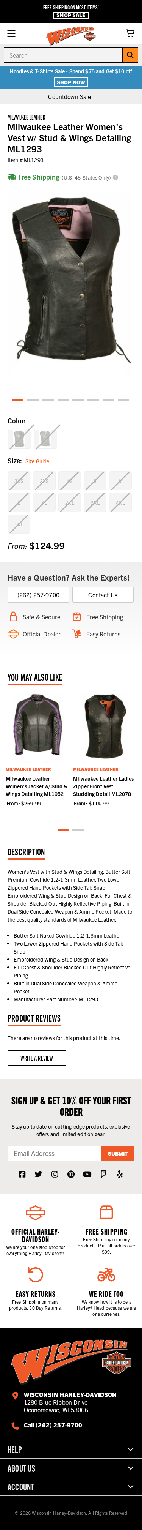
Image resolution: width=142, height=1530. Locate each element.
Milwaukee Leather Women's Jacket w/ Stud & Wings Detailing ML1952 (36, 786)
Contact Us (102, 594)
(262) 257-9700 (38, 594)
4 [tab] (63, 400)
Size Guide (37, 461)
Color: (17, 420)
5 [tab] (78, 400)
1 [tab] (18, 400)
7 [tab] (108, 400)
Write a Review (36, 1057)
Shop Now (71, 82)
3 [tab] (48, 400)
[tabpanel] (71, 284)
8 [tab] (124, 400)
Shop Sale (70, 15)
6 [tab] (93, 400)
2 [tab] (33, 400)
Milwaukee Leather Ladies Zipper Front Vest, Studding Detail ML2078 (103, 786)
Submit (118, 1153)
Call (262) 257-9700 (53, 1425)
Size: (28, 460)
